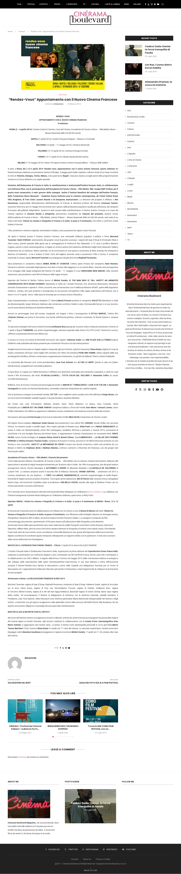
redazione (58, 104)
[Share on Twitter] (63, 648)
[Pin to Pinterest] (66, 648)
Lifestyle (43, 4)
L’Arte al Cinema (112, 4)
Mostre (130, 203)
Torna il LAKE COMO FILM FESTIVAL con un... (101, 727)
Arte (129, 110)
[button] (11, 718)
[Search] (162, 4)
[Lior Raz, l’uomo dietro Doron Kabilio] (133, 69)
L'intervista (132, 166)
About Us (87, 859)
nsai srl (123, 864)
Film (19, 4)
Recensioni (132, 215)
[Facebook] (145, 4)
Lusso (130, 191)
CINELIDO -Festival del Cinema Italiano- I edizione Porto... (25, 727)
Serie (129, 227)
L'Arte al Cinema (134, 160)
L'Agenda (131, 154)
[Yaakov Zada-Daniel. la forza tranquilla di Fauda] (133, 50)
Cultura (95, 4)
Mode (126, 4)
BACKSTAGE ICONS (136, 117)
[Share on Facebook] (60, 648)
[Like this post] (57, 648)
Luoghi (130, 184)
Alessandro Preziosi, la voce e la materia (158, 83)
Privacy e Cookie (103, 859)
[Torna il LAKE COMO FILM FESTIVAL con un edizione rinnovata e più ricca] (100, 710)
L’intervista (71, 4)
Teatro (57, 4)
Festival (31, 4)
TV (84, 4)
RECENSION (132, 209)
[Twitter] (148, 4)
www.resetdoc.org (96, 492)
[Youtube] (158, 4)
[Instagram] (152, 4)
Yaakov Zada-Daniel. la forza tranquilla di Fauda (158, 49)
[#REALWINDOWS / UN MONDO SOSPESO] (63, 710)
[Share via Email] (69, 648)
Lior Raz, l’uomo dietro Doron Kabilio (158, 66)
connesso (22, 757)
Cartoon (130, 123)
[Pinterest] (155, 4)
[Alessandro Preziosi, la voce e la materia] (133, 86)
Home (10, 31)
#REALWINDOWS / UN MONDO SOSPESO (62, 727)
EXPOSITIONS (133, 135)
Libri (129, 172)
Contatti (74, 859)
